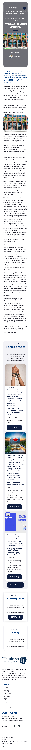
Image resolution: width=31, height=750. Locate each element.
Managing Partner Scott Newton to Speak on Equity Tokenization (14, 551)
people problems (12, 401)
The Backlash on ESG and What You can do (15, 484)
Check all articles (15, 585)
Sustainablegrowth (13, 473)
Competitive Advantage (18, 18)
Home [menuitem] (5, 688)
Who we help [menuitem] (8, 707)
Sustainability (11, 405)
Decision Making (12, 455)
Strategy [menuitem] (6, 691)
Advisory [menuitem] (6, 696)
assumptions (11, 403)
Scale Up (15, 20)
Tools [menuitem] (5, 705)
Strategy (19, 399)
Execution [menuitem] (7, 693)
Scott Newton (18, 56)
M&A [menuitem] (5, 699)
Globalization (11, 399)
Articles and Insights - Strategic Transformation (15, 539)
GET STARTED (15, 617)
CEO (20, 401)
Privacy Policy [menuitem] (5, 739)
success (7, 18)
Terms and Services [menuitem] (7, 737)
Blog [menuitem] (5, 702)
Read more (13, 427)
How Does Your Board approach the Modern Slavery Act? (15, 411)
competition (14, 543)
